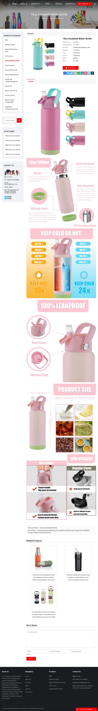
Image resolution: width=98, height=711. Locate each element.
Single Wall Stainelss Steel (11, 50)
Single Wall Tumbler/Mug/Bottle (11, 108)
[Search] (19, 120)
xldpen (11, 187)
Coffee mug (8, 56)
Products (44, 18)
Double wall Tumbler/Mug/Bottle (11, 80)
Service (27, 689)
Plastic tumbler (10, 65)
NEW (6, 40)
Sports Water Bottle (11, 70)
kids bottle (8, 86)
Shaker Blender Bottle (11, 74)
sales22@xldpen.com (11, 184)
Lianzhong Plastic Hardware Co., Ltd (20, 708)
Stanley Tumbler (10, 44)
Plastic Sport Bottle (11, 90)
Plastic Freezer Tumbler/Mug (9, 101)
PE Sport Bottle (10, 95)
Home (27, 676)
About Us (28, 679)
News (27, 685)
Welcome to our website (12, 136)
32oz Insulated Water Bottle (48, 528)
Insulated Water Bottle (57, 18)
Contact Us (28, 692)
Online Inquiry (72, 68)
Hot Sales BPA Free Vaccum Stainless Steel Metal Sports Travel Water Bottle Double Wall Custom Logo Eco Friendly (44, 614)
